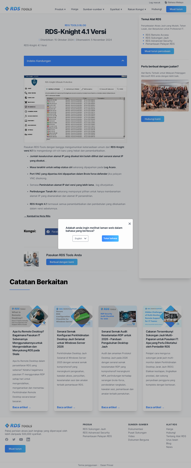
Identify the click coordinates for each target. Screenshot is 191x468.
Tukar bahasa (110, 238)
